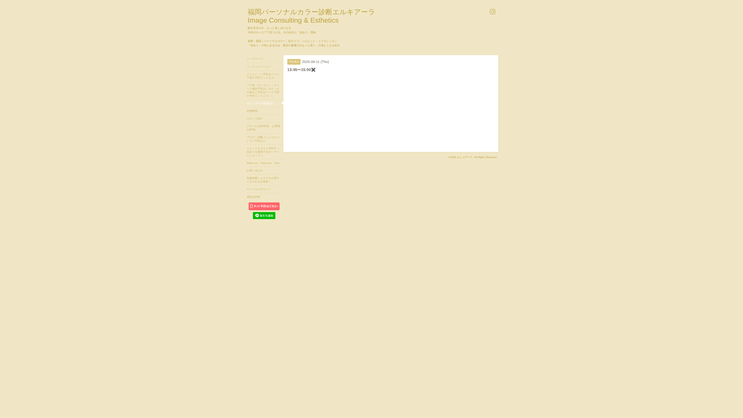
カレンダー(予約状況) (260, 103)
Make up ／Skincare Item (263, 162)
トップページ (255, 58)
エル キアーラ (465, 157)
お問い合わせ (255, 170)
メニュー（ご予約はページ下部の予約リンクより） (263, 76)
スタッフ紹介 (255, 118)
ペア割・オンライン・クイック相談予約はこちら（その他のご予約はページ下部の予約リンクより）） (263, 90)
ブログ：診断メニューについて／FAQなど (263, 139)
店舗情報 (252, 110)
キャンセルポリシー (259, 189)
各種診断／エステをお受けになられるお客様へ (263, 179)
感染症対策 (253, 196)
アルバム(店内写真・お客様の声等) (263, 127)
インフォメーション (259, 66)
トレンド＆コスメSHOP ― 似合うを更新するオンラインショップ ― (263, 152)
